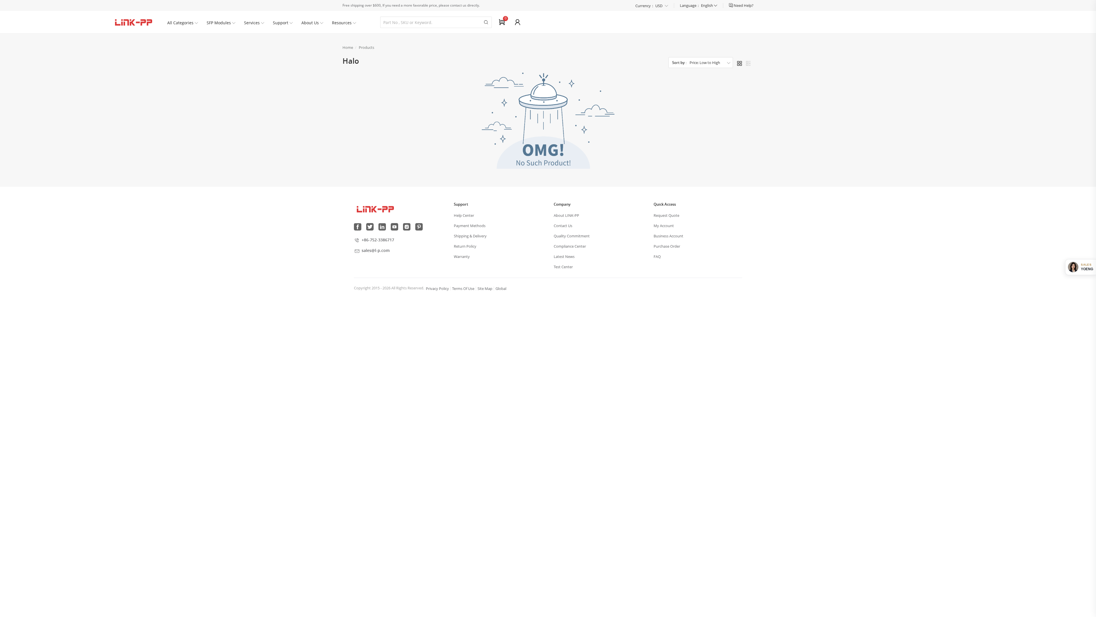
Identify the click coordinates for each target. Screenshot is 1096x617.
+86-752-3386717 (378, 240)
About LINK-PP (566, 215)
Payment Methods (469, 225)
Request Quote (666, 215)
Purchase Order (667, 246)
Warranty (462, 256)
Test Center (563, 266)
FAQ (657, 256)
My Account (664, 225)
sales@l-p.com (376, 250)
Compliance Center (570, 246)
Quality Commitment (572, 236)
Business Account (668, 236)
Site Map (485, 288)
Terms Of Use (463, 288)
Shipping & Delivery (470, 236)
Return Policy (465, 246)
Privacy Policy (437, 288)
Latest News (564, 256)
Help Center (464, 215)
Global (500, 288)
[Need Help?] (731, 5)
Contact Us (563, 225)
